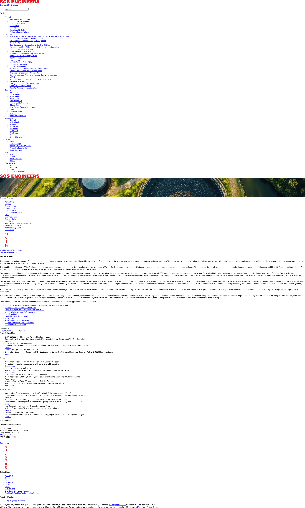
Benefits (13, 141)
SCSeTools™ (10, 318)
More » (8, 341)
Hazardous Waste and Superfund (23, 56)
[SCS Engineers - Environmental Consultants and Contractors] (19, 3)
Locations (9, 118)
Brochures (14, 167)
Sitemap (141, 507)
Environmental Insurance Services (19, 320)
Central (13, 120)
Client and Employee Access (17, 491)
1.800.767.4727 (8, 331)
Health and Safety (17, 58)
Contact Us (4, 443)
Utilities (13, 114)
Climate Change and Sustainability (24, 88)
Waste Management (18, 116)
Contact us (23, 331)
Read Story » (10, 366)
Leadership (14, 26)
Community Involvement (20, 21)
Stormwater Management (20, 86)
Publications (10, 163)
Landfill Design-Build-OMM (21, 62)
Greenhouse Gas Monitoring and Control (27, 54)
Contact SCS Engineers (10, 5)
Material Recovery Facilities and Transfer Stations (30, 69)
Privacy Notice (153, 507)
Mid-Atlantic (15, 122)
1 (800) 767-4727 (7, 435)
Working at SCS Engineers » (11, 250)
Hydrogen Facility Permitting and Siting (21, 308)
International (15, 60)
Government (15, 96)
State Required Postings (15, 501)
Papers (12, 169)
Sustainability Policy (18, 30)
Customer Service (17, 24)
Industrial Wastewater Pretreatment (20, 312)
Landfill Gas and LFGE (19, 64)
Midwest (13, 124)
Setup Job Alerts (16, 150)
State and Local (16, 213)
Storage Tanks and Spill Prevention (24, 84)
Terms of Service (105, 507)
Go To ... (3, 13)
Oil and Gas (14, 105)
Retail (12, 109)
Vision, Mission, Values (19, 32)
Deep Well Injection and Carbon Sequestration (24, 310)
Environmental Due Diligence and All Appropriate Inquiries (34, 47)
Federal (13, 210)
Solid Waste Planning (18, 81)
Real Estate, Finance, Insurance (23, 107)
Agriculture (14, 92)
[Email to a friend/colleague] (6, 235)
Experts (13, 28)
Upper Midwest (16, 137)
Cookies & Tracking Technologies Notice (22, 493)
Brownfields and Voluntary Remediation (26, 39)
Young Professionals (18, 148)
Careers (8, 139)
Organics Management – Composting (25, 73)
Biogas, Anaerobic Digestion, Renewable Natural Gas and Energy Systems (40, 36)
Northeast (14, 126)
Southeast (14, 131)
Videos (12, 161)
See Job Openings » (8, 252)
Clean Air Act (15, 43)
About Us (9, 17)
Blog (11, 154)
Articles (13, 165)
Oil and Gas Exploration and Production (26, 71)
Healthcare (14, 99)
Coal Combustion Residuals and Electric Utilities (30, 45)
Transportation (16, 111)
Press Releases (16, 159)
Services (8, 34)
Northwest (14, 129)
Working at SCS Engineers (20, 146)
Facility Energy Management (21, 49)
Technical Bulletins (17, 171)
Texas (12, 135)
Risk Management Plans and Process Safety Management (33, 75)
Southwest (14, 133)
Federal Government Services (22, 51)
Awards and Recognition (20, 19)
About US (9, 476)
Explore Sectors (6, 198)
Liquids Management (18, 66)
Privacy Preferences (117, 505)
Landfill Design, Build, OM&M (17, 316)
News (7, 152)
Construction (15, 94)
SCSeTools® (15, 77)
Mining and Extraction (19, 103)
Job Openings (15, 144)
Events (12, 156)
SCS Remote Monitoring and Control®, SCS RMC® (30, 79)
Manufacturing (16, 101)
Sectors (8, 90)
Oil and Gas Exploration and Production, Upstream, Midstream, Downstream (36, 305)
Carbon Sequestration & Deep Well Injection (28, 41)
